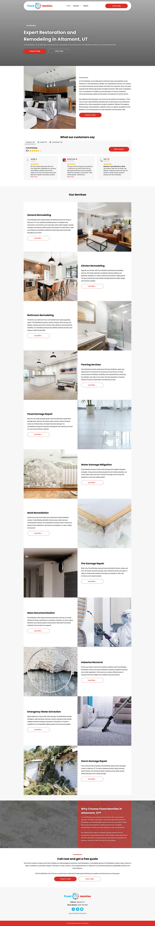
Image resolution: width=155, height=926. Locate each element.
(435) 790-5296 (83, 905)
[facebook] (73, 909)
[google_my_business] (77, 909)
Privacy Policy (82, 913)
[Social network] (81, 909)
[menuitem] (68, 6)
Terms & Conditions (74, 913)
